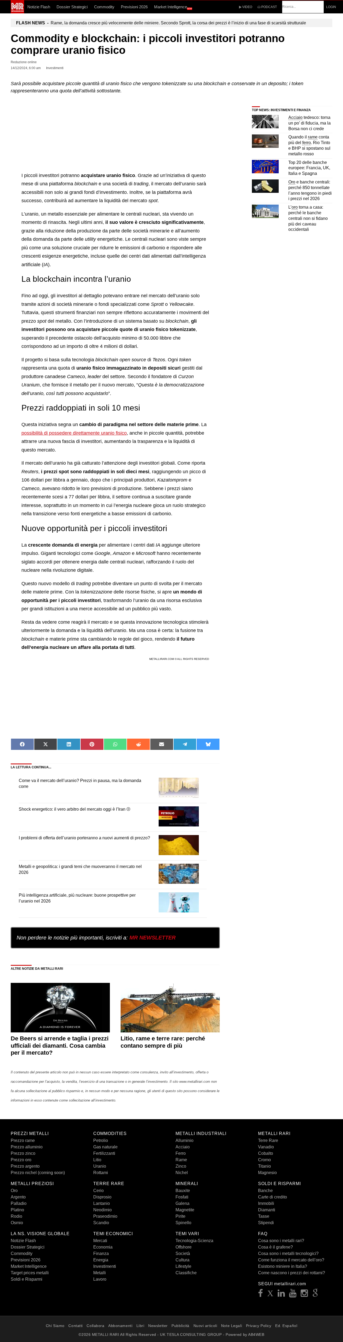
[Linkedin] (281, 1294)
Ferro (181, 1153)
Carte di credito (272, 1197)
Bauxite (183, 1190)
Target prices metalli (30, 1272)
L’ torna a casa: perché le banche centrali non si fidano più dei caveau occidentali (308, 218)
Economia (103, 1247)
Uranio (99, 1166)
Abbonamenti (120, 1326)
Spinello (183, 1222)
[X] (270, 1294)
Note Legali (231, 1326)
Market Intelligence (173, 7)
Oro (14, 1190)
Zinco (181, 1166)
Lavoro (99, 1279)
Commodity (104, 7)
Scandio (101, 1222)
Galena (182, 1203)
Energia (100, 1260)
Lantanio (101, 1203)
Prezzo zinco (23, 1153)
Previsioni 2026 (134, 7)
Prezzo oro (21, 1159)
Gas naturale (105, 1147)
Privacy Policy (258, 1326)
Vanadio (266, 1147)
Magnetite (185, 1210)
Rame (181, 1159)
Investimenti (104, 1266)
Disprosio (102, 1197)
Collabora (95, 1326)
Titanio (264, 1166)
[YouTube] (293, 1294)
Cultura (182, 1260)
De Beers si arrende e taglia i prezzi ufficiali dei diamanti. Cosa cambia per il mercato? (60, 1045)
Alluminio (184, 1140)
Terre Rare (268, 1140)
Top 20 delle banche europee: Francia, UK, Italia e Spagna (309, 168)
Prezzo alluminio (27, 1147)
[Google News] (315, 1294)
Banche (265, 1190)
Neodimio (102, 1210)
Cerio (98, 1190)
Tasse (263, 1216)
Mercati (100, 1240)
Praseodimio (105, 1216)
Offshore (184, 1247)
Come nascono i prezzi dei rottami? (291, 1272)
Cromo (264, 1159)
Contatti (75, 1326)
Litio (97, 1159)
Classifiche (186, 1272)
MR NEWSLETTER (152, 938)
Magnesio (267, 1172)
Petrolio (100, 1140)
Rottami (100, 1172)
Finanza (101, 1253)
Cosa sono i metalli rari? (281, 1240)
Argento (18, 1197)
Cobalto (265, 1153)
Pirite (180, 1216)
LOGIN (331, 7)
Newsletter (158, 1326)
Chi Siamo (55, 1326)
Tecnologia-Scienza (194, 1240)
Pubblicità (180, 1326)
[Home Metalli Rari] (17, 12)
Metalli (99, 1272)
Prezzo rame (23, 1140)
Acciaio (183, 1147)
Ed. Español (286, 1326)
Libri (140, 1326)
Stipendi (266, 1222)
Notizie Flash (38, 7)
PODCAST (268, 7)
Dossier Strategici (72, 7)
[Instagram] (304, 1294)
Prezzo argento (25, 1166)
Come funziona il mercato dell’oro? (291, 1260)
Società (183, 1253)
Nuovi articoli (205, 1326)
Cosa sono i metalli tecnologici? (288, 1253)
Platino (17, 1210)
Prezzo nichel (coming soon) (38, 1172)
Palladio (19, 1203)
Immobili (266, 1203)
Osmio (17, 1222)
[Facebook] (260, 1294)
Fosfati (182, 1197)
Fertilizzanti (104, 1153)
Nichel (182, 1172)
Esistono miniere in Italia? (282, 1266)
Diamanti (266, 1210)
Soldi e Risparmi (26, 1279)
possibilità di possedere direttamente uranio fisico (74, 433)
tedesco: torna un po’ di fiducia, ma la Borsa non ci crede (309, 123)
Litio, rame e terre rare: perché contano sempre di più (163, 1042)
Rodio (16, 1216)
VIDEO (246, 7)
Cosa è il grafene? (275, 1247)
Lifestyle (183, 1266)
